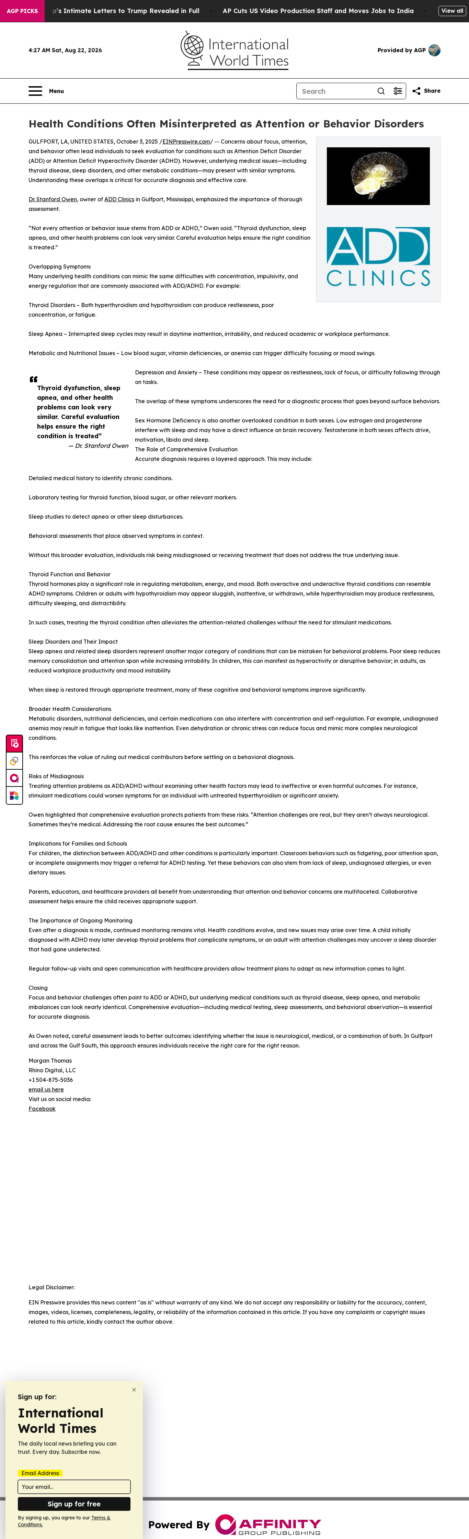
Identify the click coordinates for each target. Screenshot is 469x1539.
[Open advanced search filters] (397, 91)
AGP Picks (22, 11)
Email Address (40, 1473)
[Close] (134, 1390)
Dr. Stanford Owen (52, 199)
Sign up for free (74, 1504)
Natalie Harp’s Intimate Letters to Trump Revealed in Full (107, 11)
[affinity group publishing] (14, 778)
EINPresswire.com (186, 141)
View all (452, 10)
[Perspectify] (14, 761)
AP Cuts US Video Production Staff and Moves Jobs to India (318, 11)
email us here (46, 1089)
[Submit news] (14, 743)
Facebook (42, 1108)
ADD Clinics (119, 199)
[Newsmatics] (14, 795)
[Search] (381, 91)
